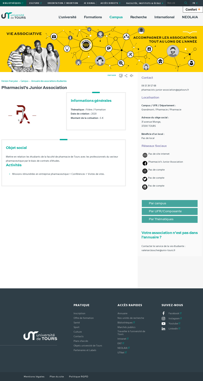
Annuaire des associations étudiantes (49, 81)
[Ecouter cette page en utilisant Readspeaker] (132, 76)
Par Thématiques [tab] (161, 219)
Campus (24, 81)
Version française (9, 81)
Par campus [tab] (157, 203)
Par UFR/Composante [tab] (165, 211)
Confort (193, 9)
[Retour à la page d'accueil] (13, 15)
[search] (174, 3)
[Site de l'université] (28, 338)
